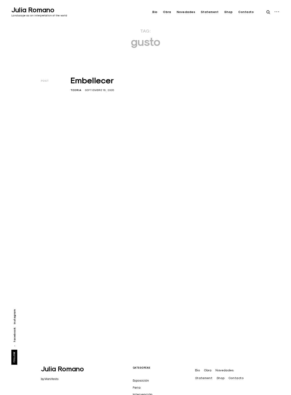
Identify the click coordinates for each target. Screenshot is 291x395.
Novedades (186, 12)
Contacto (246, 12)
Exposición (141, 380)
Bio (155, 12)
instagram (14, 316)
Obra (167, 12)
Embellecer (92, 80)
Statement (210, 12)
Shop (228, 12)
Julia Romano (32, 9)
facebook (14, 334)
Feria (137, 387)
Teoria (75, 90)
